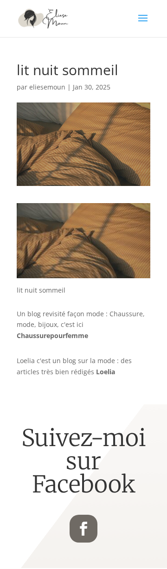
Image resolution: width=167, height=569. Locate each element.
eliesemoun (47, 87)
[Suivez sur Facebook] (83, 529)
